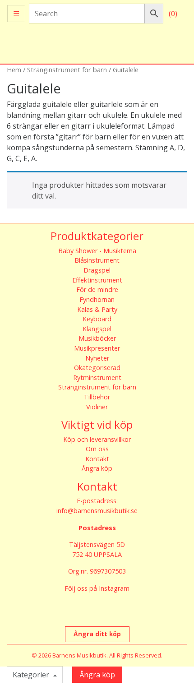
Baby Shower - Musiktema (97, 250)
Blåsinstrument (97, 260)
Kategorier (32, 675)
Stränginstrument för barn (67, 69)
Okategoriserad (97, 367)
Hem (14, 69)
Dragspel (97, 270)
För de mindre (97, 289)
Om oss (97, 449)
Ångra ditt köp (97, 634)
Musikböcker (97, 338)
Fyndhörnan (97, 299)
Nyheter (97, 358)
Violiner (97, 407)
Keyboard (97, 319)
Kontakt (97, 458)
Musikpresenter (97, 348)
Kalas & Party (97, 309)
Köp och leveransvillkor (97, 439)
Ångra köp (97, 468)
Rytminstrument (97, 377)
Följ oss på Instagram (97, 588)
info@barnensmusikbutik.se (97, 510)
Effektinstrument (97, 280)
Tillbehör (97, 397)
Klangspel (97, 328)
